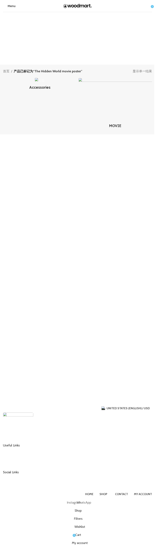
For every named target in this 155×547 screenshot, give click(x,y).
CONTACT (12, 450)
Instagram (12, 477)
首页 (6, 71)
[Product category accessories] (39, 85)
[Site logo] (77, 5)
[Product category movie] (115, 104)
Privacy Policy (14, 463)
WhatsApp (12, 483)
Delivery (11, 457)
